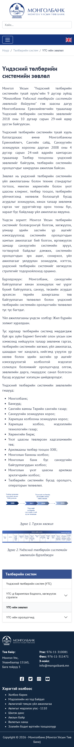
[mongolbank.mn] (37, 10)
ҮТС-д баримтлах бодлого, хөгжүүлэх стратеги (31, 595)
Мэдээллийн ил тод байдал (26, 699)
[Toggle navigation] (7, 40)
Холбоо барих (17, 694)
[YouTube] (48, 679)
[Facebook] (22, 679)
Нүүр (5, 50)
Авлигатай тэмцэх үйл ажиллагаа (30, 704)
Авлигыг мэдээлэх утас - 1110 (27, 708)
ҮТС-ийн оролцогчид (20, 617)
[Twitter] (30, 679)
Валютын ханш (18, 722)
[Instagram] (39, 679)
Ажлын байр (16, 717)
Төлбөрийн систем (25, 50)
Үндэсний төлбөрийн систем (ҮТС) (28, 583)
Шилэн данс (16, 713)
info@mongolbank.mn (54, 665)
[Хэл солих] (69, 39)
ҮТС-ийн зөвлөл (17, 607)
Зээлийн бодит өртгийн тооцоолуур (32, 726)
